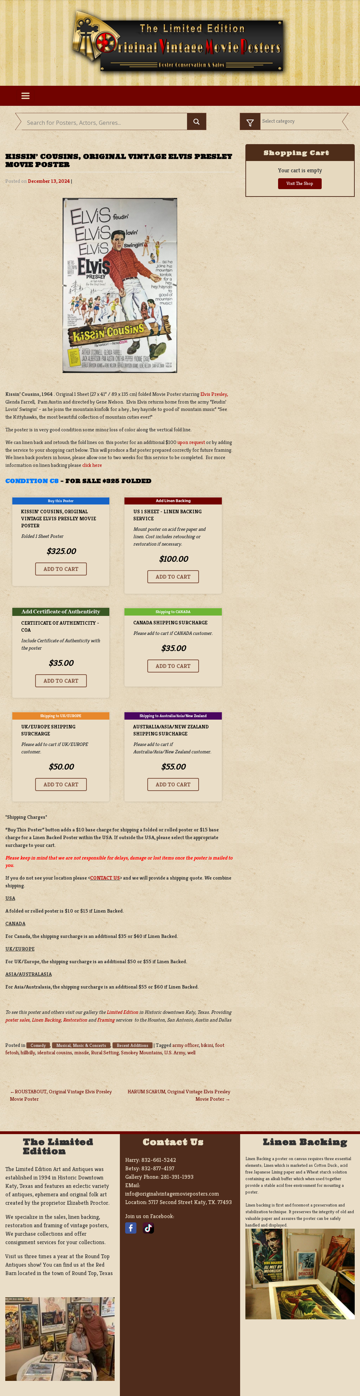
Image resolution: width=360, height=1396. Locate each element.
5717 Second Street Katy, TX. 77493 (190, 1202)
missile (81, 1052)
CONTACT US (105, 878)
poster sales (17, 1020)
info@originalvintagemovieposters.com (172, 1193)
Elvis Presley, (214, 394)
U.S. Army (174, 1052)
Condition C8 (32, 480)
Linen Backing (46, 1020)
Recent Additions (132, 1045)
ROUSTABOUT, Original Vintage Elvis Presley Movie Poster (61, 1095)
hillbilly (28, 1052)
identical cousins (54, 1052)
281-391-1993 (177, 1177)
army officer (185, 1045)
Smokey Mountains (141, 1052)
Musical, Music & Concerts (81, 1045)
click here (92, 465)
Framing (106, 1020)
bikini (207, 1045)
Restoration (75, 1020)
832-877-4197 (157, 1168)
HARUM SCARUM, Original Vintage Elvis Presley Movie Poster (179, 1095)
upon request (191, 442)
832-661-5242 (158, 1160)
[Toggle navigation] (25, 96)
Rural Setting (105, 1052)
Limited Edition (122, 1012)
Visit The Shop (300, 183)
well (191, 1052)
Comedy (38, 1045)
